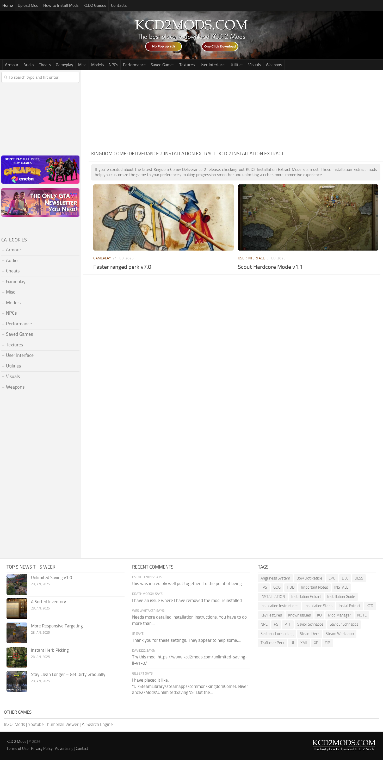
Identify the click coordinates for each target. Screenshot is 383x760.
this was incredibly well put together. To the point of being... (188, 583)
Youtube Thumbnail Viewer (53, 724)
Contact (82, 748)
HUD (291, 587)
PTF (288, 624)
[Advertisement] (235, 109)
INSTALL (341, 587)
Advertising (64, 748)
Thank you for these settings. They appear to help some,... (186, 640)
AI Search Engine (97, 724)
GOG (277, 587)
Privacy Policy (42, 748)
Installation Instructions (279, 605)
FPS (264, 587)
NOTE (362, 615)
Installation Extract (306, 596)
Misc (82, 64)
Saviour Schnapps (344, 624)
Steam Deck (309, 633)
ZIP (327, 642)
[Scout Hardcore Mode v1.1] (308, 217)
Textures (187, 64)
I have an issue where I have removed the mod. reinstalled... (188, 600)
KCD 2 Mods (16, 741)
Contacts (119, 5)
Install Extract (349, 605)
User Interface (212, 64)
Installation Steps (318, 605)
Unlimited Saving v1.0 (51, 577)
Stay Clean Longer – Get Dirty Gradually (68, 674)
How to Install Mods (60, 5)
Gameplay (64, 64)
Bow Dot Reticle (309, 578)
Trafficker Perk (272, 642)
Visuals (254, 64)
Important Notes (314, 587)
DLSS (359, 578)
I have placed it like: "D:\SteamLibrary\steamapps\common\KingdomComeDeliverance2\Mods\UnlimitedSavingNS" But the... (190, 686)
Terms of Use (18, 748)
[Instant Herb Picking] (17, 657)
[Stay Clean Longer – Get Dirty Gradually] (17, 681)
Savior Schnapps (310, 624)
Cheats (45, 64)
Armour (11, 64)
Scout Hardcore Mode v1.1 (270, 267)
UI (292, 642)
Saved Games (162, 64)
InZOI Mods (14, 724)
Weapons (274, 64)
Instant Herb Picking (50, 650)
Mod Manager (339, 615)
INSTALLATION (273, 596)
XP (316, 642)
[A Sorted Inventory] (17, 608)
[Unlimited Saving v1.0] (17, 584)
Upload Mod (28, 5)
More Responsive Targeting (57, 625)
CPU (332, 578)
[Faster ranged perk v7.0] (163, 217)
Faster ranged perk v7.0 (122, 267)
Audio (28, 64)
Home (7, 5)
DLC (345, 578)
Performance (134, 64)
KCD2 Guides (94, 5)
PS (276, 624)
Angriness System (275, 578)
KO (319, 615)
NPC (264, 624)
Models (97, 64)
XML (304, 642)
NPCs (113, 64)
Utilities (236, 64)
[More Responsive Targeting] (17, 632)
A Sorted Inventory (48, 601)
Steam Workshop (340, 633)
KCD (370, 605)
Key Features (271, 615)
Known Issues (299, 615)
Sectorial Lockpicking (277, 633)
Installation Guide (341, 596)
